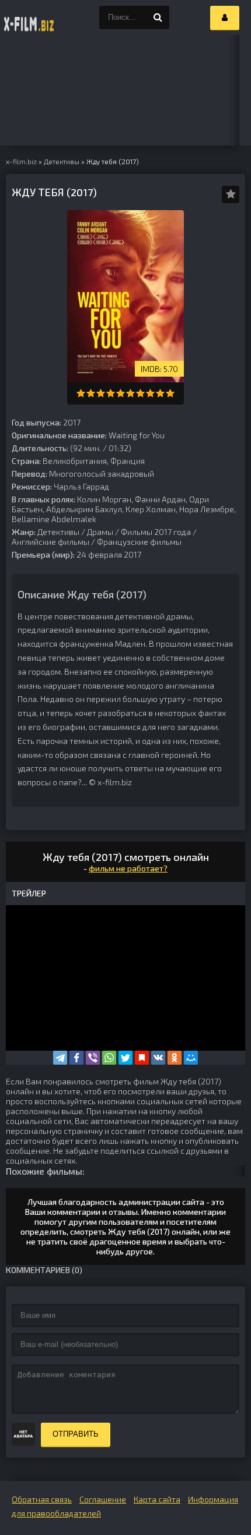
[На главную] (29, 17)
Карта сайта (157, 1499)
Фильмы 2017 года (156, 532)
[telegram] (60, 1058)
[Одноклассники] (175, 1058)
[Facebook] (76, 1058)
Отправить (76, 1434)
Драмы (100, 532)
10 (170, 393)
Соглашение (102, 1499)
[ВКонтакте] (158, 1058)
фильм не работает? (128, 868)
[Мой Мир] (191, 1058)
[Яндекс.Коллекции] (142, 1058)
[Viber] (93, 1058)
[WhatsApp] (109, 1058)
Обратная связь (42, 1499)
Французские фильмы (139, 542)
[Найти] (157, 17)
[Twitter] (125, 1058)
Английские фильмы (50, 542)
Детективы (58, 532)
